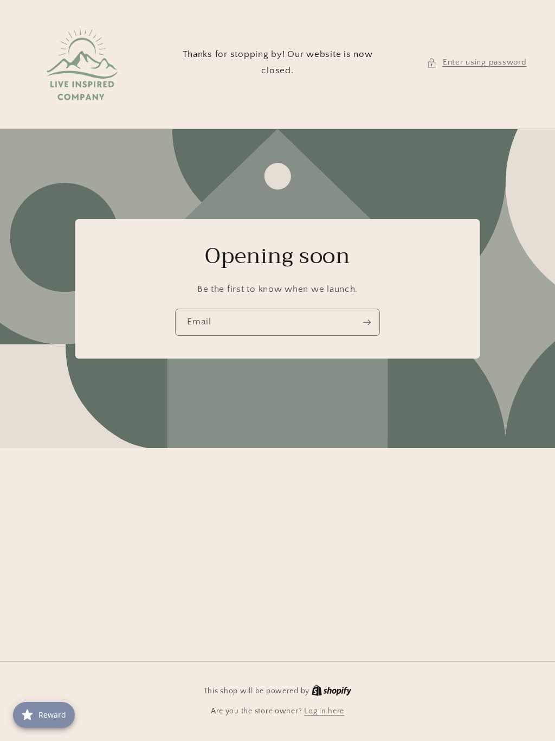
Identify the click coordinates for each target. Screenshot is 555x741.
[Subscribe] (366, 322)
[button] (476, 63)
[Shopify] (332, 691)
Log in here (324, 711)
